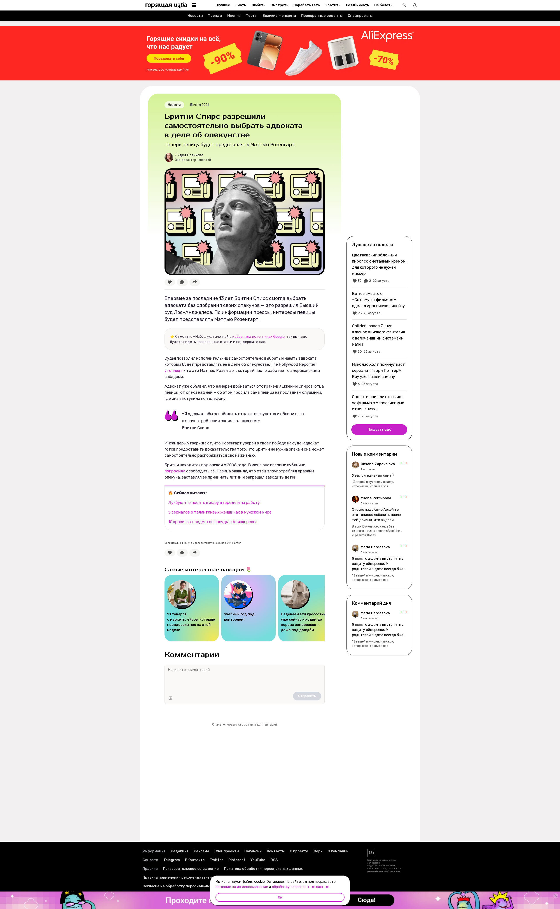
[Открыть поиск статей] (404, 5)
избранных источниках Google (258, 336)
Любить (258, 5)
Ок (280, 897)
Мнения (234, 16)
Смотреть (279, 5)
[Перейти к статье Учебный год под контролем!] (248, 608)
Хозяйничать (357, 5)
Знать (240, 5)
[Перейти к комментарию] (379, 475)
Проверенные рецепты (322, 16)
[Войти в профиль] (415, 5)
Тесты (251, 16)
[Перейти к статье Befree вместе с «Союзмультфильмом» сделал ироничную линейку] (379, 303)
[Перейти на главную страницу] (166, 5)
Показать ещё (379, 429)
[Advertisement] (379, 164)
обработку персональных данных (300, 887)
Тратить (332, 5)
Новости (195, 16)
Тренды (215, 16)
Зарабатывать (307, 5)
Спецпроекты (360, 16)
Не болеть (383, 5)
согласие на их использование (241, 887)
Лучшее (223, 5)
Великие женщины (279, 16)
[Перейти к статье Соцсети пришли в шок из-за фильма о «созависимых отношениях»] (379, 406)
